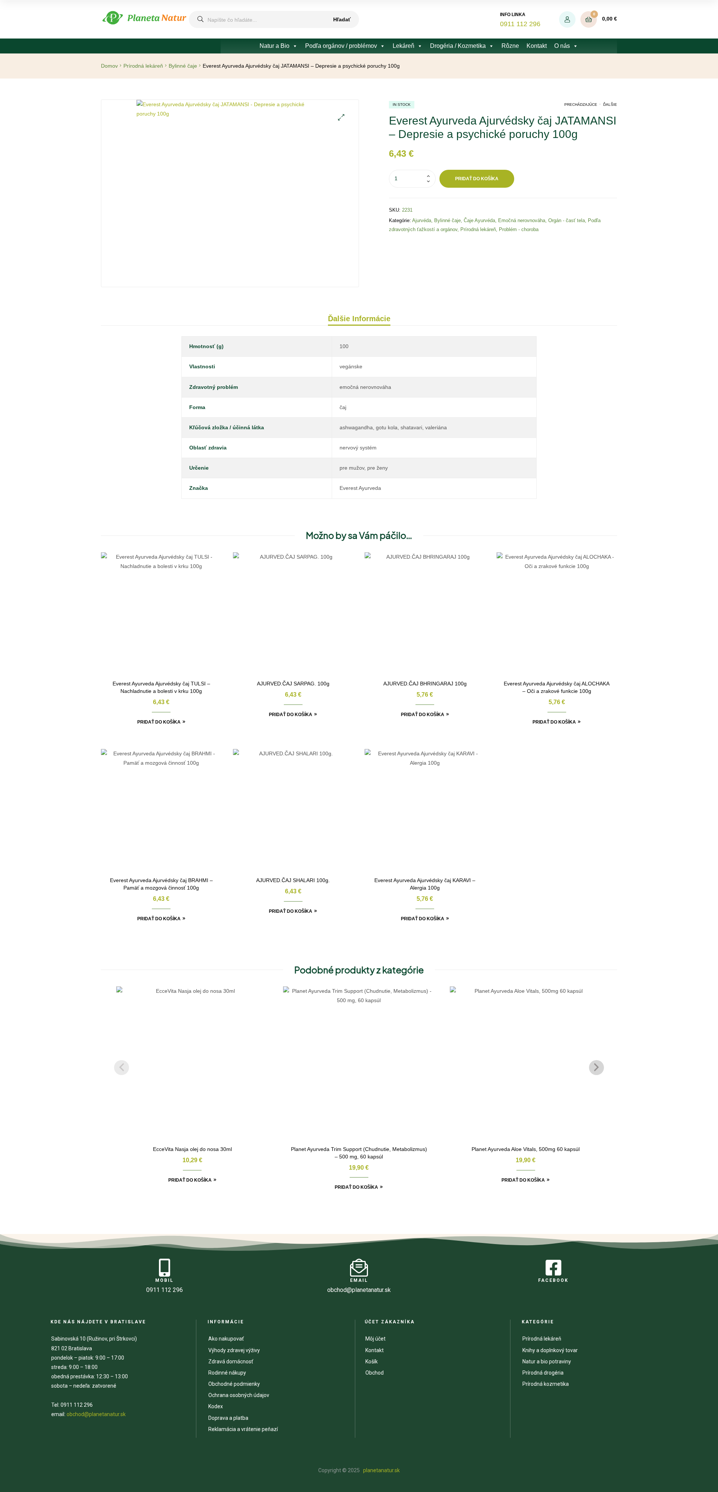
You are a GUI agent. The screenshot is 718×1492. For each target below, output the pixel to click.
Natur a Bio (274, 46)
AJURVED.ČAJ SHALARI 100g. (293, 880)
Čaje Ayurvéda (479, 220)
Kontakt (537, 46)
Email (359, 1280)
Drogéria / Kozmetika (458, 46)
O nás (562, 46)
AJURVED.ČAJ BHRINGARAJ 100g (425, 684)
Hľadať (342, 19)
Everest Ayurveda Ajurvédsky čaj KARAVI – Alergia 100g (424, 884)
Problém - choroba (518, 229)
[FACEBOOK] (553, 1268)
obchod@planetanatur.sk (96, 1414)
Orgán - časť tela (566, 220)
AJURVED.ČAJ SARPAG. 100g (293, 684)
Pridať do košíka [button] (159, 722)
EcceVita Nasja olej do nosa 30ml (192, 1149)
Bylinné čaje (183, 66)
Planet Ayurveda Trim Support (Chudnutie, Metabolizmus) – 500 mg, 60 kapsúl (359, 1153)
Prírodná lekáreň (143, 66)
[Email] (359, 1268)
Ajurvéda (421, 220)
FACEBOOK (553, 1280)
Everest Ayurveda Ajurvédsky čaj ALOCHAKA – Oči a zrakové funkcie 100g (557, 687)
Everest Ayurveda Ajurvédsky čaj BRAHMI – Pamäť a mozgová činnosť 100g (161, 884)
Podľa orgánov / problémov (341, 46)
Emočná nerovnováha (521, 220)
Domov (109, 66)
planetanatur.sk (381, 1470)
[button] (341, 117)
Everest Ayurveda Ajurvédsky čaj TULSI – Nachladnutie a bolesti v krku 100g (161, 687)
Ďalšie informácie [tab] (359, 318)
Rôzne (510, 46)
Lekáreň (403, 46)
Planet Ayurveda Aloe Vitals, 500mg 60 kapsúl (526, 1149)
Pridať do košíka (476, 178)
